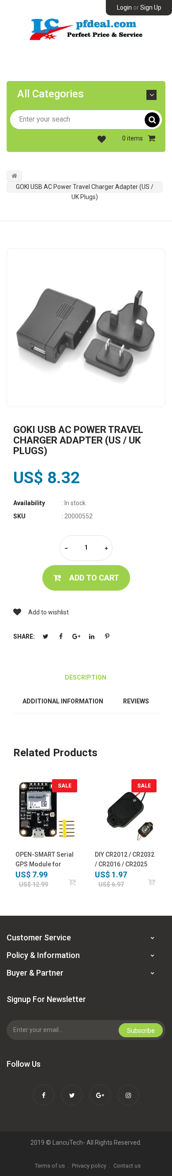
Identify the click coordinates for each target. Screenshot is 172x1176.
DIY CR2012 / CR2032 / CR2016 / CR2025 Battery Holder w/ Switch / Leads (124, 860)
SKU (19, 516)
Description (85, 677)
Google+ (76, 636)
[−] (66, 549)
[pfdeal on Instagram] (128, 1089)
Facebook (61, 636)
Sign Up (150, 7)
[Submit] (72, 882)
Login (124, 7)
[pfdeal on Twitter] (72, 1089)
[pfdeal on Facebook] (44, 1089)
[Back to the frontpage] (14, 175)
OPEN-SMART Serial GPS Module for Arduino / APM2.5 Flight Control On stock (44, 860)
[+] (106, 549)
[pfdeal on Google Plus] (100, 1089)
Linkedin (92, 636)
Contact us (127, 1165)
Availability (29, 503)
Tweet (45, 636)
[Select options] (152, 882)
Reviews (136, 701)
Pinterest (107, 636)
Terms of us (50, 1165)
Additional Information (62, 701)
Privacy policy (89, 1165)
